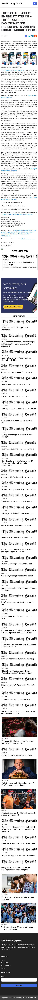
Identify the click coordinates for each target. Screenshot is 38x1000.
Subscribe (19, 985)
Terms (3, 960)
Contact (3, 968)
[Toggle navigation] (35, 3)
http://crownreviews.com (28, 239)
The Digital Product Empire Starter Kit (12, 70)
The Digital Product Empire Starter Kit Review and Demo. (17, 214)
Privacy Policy (5, 963)
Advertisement (5, 965)
